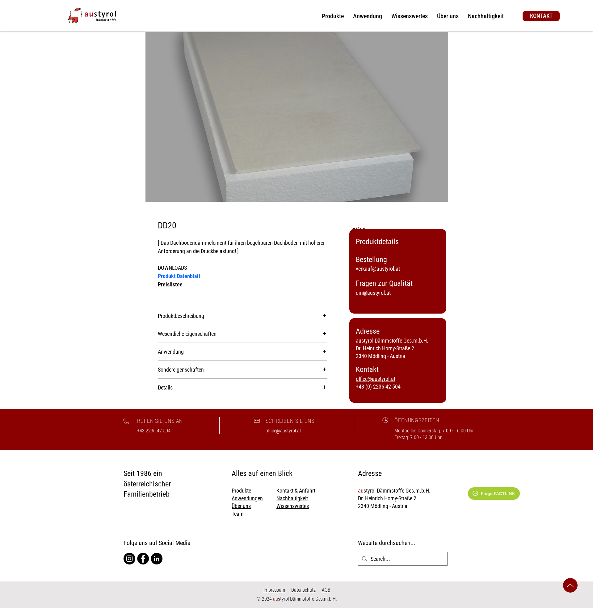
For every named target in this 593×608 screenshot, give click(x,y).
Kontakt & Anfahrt (295, 490)
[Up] (570, 585)
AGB (326, 590)
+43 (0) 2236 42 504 (378, 386)
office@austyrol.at (375, 379)
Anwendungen (247, 498)
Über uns (241, 506)
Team (238, 513)
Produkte (241, 490)
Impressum (274, 590)
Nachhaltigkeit (292, 498)
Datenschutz (303, 590)
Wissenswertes (292, 506)
